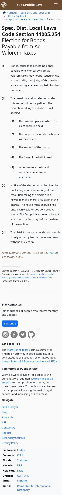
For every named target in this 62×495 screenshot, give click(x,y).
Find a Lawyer (10, 407)
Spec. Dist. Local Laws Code (35, 12)
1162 (50, 252)
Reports (6, 432)
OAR (19, 475)
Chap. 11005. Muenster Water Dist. (25, 19)
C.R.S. (20, 455)
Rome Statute (25, 486)
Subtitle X (21, 16)
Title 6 (9, 16)
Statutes (13, 12)
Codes (21, 450)
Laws (20, 470)
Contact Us (8, 427)
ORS (26, 475)
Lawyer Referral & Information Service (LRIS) (28, 361)
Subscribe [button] (10, 323)
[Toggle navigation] (55, 5)
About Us (7, 417)
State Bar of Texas (17, 350)
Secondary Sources (13, 438)
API (4, 422)
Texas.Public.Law (28, 5)
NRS (19, 465)
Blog (4, 412)
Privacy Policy (10, 443)
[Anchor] (23, 89)
